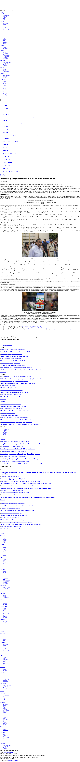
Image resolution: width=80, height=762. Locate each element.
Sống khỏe (5, 77)
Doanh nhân (2, 175)
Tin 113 (4, 24)
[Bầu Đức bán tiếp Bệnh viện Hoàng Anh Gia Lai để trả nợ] (11, 490)
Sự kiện (2, 439)
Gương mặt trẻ (5, 95)
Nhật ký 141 (5, 430)
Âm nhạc (4, 41)
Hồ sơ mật (5, 28)
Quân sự (4, 17)
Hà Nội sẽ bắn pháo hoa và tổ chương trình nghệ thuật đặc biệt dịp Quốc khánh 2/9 (20, 378)
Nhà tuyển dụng (6, 56)
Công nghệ (5, 433)
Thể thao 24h (5, 48)
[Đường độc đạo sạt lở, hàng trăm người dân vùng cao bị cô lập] (12, 349)
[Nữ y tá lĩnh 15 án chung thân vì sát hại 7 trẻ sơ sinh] (10, 394)
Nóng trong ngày (6, 15)
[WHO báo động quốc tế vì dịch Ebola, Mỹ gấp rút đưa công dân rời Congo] (14, 461)
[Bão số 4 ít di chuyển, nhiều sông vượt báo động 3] (10, 363)
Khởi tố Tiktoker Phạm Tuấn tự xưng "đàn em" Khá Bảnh (14, 392)
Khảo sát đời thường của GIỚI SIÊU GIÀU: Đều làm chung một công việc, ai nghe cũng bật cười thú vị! (25, 483)
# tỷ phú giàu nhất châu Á (7, 345)
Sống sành (5, 88)
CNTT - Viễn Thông (7, 62)
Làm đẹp (4, 43)
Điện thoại (5, 65)
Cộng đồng (5, 94)
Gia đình (2, 67)
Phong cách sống (3, 85)
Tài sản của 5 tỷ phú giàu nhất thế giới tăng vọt (14, 479)
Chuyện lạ (5, 16)
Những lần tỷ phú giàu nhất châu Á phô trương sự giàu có (36, 328)
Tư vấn (4, 52)
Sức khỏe (2, 73)
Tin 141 (4, 31)
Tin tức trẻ (5, 93)
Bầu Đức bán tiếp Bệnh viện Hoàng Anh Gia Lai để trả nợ (14, 492)
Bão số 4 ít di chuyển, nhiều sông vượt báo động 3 (12, 365)
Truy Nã (4, 25)
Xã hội (4, 431)
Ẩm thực (4, 81)
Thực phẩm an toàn (6, 75)
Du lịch (4, 82)
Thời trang (5, 42)
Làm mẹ (4, 70)
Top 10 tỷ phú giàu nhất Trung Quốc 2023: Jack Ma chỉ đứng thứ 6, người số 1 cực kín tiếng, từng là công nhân (27, 497)
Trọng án (4, 27)
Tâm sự (4, 69)
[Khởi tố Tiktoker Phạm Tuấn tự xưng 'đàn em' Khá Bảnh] (11, 390)
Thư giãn (4, 83)
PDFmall (4, 434)
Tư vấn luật (5, 30)
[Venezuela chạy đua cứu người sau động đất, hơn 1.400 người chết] (13, 451)
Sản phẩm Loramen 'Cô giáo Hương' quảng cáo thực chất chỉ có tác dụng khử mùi (20, 369)
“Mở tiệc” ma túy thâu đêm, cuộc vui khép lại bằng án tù (14, 356)
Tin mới (2, 401)
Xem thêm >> (3, 372)
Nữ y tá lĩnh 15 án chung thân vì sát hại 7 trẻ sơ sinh (13, 396)
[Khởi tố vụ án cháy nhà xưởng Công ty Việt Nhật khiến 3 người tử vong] (14, 381)
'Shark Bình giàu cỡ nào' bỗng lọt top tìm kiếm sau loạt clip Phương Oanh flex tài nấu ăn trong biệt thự (25, 488)
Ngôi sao (4, 35)
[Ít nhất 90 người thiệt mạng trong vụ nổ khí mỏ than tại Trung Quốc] (13, 456)
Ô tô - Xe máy (5, 63)
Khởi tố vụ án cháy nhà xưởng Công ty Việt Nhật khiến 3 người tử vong (17, 383)
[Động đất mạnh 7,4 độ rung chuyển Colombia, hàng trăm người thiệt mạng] (14, 441)
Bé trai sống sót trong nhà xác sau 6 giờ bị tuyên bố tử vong (18, 449)
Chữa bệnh (5, 76)
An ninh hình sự (6, 429)
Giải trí (1, 33)
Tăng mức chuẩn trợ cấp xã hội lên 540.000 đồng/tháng (13, 360)
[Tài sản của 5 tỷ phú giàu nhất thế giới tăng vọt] (9, 476)
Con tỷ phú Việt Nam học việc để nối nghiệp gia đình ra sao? (37, 327)
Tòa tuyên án (5, 23)
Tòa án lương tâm (6, 29)
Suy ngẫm (5, 89)
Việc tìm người (5, 58)
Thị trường (2, 174)
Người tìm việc (5, 53)
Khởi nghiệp (5, 57)
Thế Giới (2, 13)
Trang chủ (2, 627)
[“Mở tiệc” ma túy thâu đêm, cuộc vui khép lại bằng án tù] (11, 354)
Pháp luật (2, 21)
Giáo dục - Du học (6, 55)
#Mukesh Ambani (6, 344)
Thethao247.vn (5, 432)
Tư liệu (4, 18)
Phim (4, 40)
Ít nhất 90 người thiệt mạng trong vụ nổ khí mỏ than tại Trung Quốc (20, 459)
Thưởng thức (2, 79)
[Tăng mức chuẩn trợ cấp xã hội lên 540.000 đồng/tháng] (11, 358)
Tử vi (4, 87)
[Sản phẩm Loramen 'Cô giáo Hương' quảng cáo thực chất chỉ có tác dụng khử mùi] (16, 367)
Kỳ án (4, 26)
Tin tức (1, 12)
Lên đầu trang (7, 627)
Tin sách (4, 96)
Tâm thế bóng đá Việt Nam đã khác (9, 388)
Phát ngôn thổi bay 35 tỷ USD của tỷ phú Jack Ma (31, 326)
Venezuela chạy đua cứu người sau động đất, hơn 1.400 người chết (20, 454)
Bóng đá (4, 47)
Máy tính (4, 64)
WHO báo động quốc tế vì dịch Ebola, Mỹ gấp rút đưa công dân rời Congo (22, 463)
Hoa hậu (4, 39)
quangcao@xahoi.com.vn (13, 760)
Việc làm (2, 50)
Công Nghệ (2, 60)
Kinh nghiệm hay (6, 71)
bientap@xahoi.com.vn (8, 752)
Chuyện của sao (6, 38)
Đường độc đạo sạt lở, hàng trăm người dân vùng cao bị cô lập (15, 351)
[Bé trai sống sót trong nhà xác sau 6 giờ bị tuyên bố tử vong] (11, 446)
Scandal (4, 36)
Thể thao (2, 45)
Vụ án (4, 19)
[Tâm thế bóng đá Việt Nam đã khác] (7, 385)
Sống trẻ (2, 91)
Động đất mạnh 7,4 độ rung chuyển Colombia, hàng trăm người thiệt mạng (22, 444)
